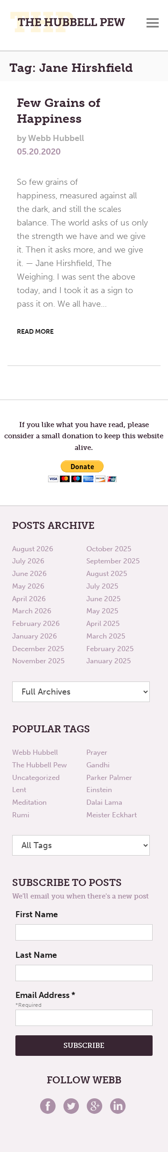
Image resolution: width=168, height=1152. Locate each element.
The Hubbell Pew (39, 765)
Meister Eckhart (111, 815)
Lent (19, 790)
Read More (35, 332)
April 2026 (29, 599)
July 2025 (102, 586)
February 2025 (109, 649)
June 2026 (29, 573)
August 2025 (106, 573)
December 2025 (38, 649)
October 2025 (108, 549)
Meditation (29, 802)
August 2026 (32, 549)
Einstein (99, 790)
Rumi (20, 815)
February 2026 (36, 623)
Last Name (36, 955)
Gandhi (98, 765)
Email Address (45, 995)
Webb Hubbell (35, 752)
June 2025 (103, 599)
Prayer (96, 752)
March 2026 (31, 611)
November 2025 (38, 661)
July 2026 (28, 561)
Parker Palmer (109, 777)
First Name (36, 914)
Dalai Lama (104, 802)
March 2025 (105, 636)
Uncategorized (36, 777)
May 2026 (28, 586)
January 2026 (34, 636)
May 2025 (102, 611)
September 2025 (113, 561)
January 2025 (108, 661)
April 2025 (102, 623)
